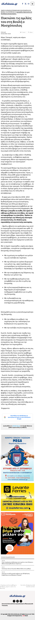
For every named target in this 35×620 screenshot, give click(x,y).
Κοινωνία (4, 603)
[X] (25, 4)
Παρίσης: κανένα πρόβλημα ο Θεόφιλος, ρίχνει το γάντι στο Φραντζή (8, 586)
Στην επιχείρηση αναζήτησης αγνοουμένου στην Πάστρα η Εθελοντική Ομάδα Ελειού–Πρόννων (17, 562)
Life (32, 603)
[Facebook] (22, 4)
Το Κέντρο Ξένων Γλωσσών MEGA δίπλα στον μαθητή (16, 568)
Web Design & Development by (20, 614)
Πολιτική (9, 603)
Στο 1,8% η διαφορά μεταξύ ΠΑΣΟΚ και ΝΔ (28, 585)
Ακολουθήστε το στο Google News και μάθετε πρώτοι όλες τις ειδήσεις (17, 426)
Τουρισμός (5, 605)
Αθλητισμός (27, 603)
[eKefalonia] (9, 4)
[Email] (28, 4)
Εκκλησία (21, 603)
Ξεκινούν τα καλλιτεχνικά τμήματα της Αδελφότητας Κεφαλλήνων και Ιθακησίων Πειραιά (16, 574)
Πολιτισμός (15, 603)
